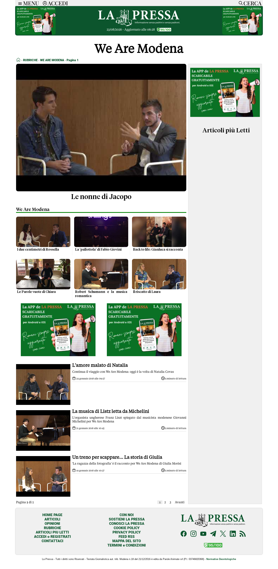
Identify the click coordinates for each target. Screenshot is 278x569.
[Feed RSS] (243, 534)
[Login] (45, 3)
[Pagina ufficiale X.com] (223, 534)
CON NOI (127, 515)
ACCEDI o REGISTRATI (52, 536)
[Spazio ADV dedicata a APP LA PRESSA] (36, 34)
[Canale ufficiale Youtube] (203, 534)
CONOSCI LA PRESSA (126, 523)
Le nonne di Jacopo (101, 197)
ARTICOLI (52, 519)
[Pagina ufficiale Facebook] (184, 534)
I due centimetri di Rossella (38, 249)
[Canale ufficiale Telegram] (213, 534)
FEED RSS (127, 536)
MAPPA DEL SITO (126, 541)
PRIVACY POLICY (127, 532)
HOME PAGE (52, 515)
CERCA (252, 3)
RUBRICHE (52, 528)
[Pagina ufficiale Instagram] (193, 534)
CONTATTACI (52, 541)
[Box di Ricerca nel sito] (240, 3)
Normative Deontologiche (221, 559)
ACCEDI (58, 3)
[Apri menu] (19, 3)
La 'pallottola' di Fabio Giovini (98, 249)
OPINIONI (52, 523)
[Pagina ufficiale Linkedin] (233, 534)
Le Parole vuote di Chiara (36, 292)
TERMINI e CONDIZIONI (126, 545)
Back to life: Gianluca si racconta (158, 249)
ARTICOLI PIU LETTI (52, 532)
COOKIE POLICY (127, 528)
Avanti (179, 502)
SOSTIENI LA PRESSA (127, 519)
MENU (31, 3)
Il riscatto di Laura (147, 292)
